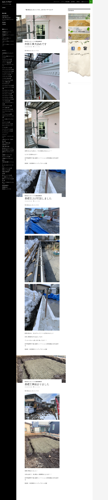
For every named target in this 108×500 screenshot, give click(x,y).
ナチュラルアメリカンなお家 (8, 85)
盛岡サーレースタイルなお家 (8, 178)
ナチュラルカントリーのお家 (8, 92)
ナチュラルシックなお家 (7, 93)
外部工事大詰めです (36, 43)
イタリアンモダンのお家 (7, 61)
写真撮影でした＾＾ (6, 31)
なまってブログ (6, 2)
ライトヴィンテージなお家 (7, 129)
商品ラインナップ (85, 1)
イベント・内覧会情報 (65, 1)
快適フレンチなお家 (6, 169)
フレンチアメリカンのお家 (7, 109)
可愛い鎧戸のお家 (5, 146)
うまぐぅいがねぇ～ (6, 38)
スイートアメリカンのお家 (7, 80)
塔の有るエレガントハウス (30, 41)
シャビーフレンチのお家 (7, 76)
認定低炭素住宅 (39, 41)
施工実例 (73, 1)
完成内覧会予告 (5, 15)
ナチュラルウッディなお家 (7, 90)
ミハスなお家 (4, 127)
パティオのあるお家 (6, 100)
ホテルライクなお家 (6, 122)
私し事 (3, 180)
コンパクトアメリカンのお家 (8, 71)
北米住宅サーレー (5, 144)
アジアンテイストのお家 (7, 59)
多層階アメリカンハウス (7, 154)
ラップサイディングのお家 (7, 131)
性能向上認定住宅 (5, 171)
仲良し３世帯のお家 (6, 142)
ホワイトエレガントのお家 (7, 123)
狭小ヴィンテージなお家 (7, 175)
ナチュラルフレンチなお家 (7, 97)
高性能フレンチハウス (6, 188)
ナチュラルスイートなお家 (7, 95)
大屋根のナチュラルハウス (7, 158)
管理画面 (3, 7)
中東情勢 (4, 24)
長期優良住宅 (4, 187)
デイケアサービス (5, 83)
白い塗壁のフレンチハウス (7, 177)
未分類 (3, 173)
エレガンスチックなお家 (7, 67)
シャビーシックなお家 (6, 74)
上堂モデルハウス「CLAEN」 (8, 139)
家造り (3, 160)
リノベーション (5, 132)
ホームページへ (56, 1)
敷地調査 (4, 22)
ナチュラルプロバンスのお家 (8, 99)
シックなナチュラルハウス (7, 73)
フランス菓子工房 (5, 107)
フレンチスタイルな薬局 (7, 114)
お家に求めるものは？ (6, 17)
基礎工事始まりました (37, 384)
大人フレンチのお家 (6, 156)
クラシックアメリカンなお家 (8, 69)
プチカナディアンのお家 (7, 105)
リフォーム (4, 134)
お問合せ (78, 1)
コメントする (37, 46)
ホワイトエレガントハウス (7, 125)
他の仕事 (4, 141)
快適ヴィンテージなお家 (7, 168)
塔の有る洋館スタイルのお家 (8, 150)
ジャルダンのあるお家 (6, 78)
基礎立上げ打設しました (38, 198)
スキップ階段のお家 (6, 81)
